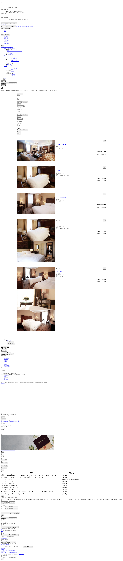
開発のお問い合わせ (7, 365)
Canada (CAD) (6, 38)
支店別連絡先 (6, 360)
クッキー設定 (6, 378)
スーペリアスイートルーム (61, 170)
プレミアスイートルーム (61, 144)
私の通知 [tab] (3, 542)
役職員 (5, 376)
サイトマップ (6, 379)
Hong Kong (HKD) (6, 40)
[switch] (1, 511)
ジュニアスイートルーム (61, 197)
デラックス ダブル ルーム (61, 223)
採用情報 (5, 364)
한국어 (5, 30)
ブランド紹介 (6, 359)
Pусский (5, 32)
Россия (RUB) (6, 42)
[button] (61, 424)
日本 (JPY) (5, 41)
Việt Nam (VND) (6, 43)
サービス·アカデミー (7, 366)
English (5, 31)
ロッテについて (6, 358)
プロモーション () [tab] (6, 527)
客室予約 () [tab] (15, 527)
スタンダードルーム (60, 271)
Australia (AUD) (6, 37)
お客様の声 (5, 361)
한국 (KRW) (6, 36)
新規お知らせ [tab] (11, 542)
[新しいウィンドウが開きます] (4, 386)
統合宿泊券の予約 (6, 375)
